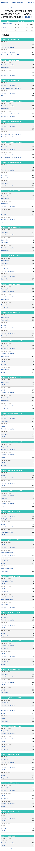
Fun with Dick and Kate (8, 47)
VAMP (4, 27)
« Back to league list (7, 8)
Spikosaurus (4, 175)
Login (32, 2)
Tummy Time (5, 67)
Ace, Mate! (6, 30)
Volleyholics (4, 498)
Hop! (2, 506)
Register (5, 2)
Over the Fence (5, 73)
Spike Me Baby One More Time (11, 55)
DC (2, 44)
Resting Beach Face (7, 519)
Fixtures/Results (19, 2)
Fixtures (27, 16)
